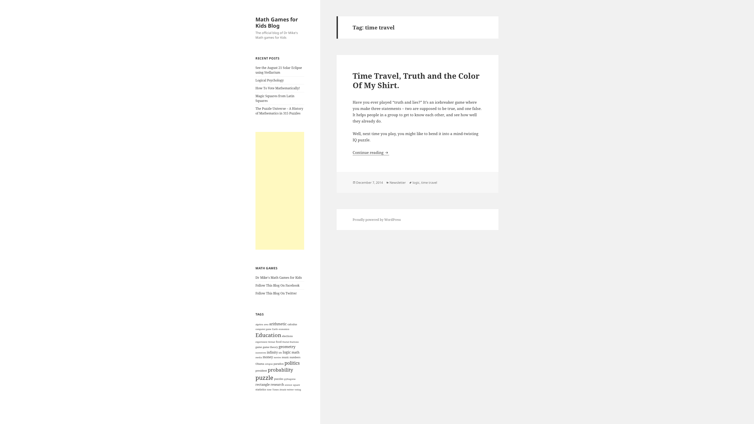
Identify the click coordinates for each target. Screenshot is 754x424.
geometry (287, 346)
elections (287, 336)
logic (287, 352)
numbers (295, 357)
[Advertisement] (279, 191)
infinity (272, 352)
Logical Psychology (269, 80)
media (258, 357)
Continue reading (371, 152)
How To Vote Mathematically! (277, 88)
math (295, 352)
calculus (292, 324)
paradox (279, 364)
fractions (294, 342)
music (285, 357)
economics (284, 329)
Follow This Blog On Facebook (277, 285)
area (266, 324)
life (280, 352)
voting (298, 389)
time (269, 389)
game (258, 347)
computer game (263, 329)
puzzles (278, 379)
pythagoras (290, 379)
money (268, 357)
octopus (269, 364)
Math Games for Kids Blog (276, 22)
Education (268, 335)
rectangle (262, 384)
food (279, 342)
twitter (290, 389)
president (261, 370)
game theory (270, 347)
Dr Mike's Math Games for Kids (278, 277)
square (296, 385)
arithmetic (278, 324)
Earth (275, 329)
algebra (259, 324)
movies (277, 357)
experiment (261, 342)
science (288, 385)
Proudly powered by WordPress (377, 219)
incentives (260, 352)
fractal (285, 342)
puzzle (264, 378)
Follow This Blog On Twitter (276, 293)
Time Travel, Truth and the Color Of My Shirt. (416, 80)
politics (292, 363)
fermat (271, 342)
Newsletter (398, 182)
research (277, 384)
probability (280, 369)
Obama (259, 364)
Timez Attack (279, 389)
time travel (429, 182)
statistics (260, 389)
